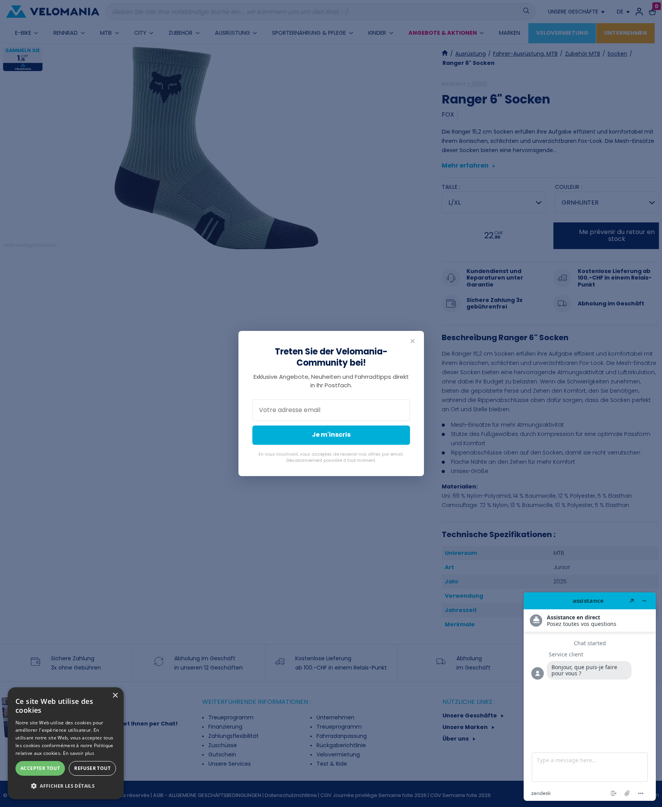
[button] (65, 786)
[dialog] (66, 743)
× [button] (115, 695)
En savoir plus (78, 753)
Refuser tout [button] (92, 768)
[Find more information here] (589, 696)
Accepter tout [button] (40, 768)
